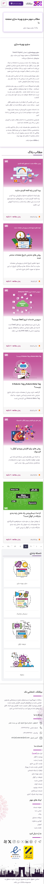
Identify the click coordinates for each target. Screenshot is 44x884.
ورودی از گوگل (38, 757)
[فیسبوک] (35, 841)
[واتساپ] (18, 841)
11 (20, 546)
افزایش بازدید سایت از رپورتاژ (33, 767)
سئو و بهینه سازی (28, 28)
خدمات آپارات (38, 784)
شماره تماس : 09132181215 (29, 728)
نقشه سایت (37, 828)
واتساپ (35, 733)
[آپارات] (5, 841)
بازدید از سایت (38, 760)
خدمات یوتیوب (37, 787)
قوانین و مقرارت (36, 821)
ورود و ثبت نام (17, 3)
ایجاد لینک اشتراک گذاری (34, 794)
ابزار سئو (39, 753)
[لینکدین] (27, 841)
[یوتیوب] (22, 841)
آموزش (39, 824)
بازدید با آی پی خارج (36, 763)
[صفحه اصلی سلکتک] (37, 3)
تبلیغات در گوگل (37, 777)
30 (8, 546)
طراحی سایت (38, 780)
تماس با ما (38, 811)
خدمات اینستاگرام (36, 791)
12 (15, 546)
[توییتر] (31, 841)
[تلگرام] (39, 841)
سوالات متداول (36, 817)
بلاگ (36, 28)
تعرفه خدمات (37, 807)
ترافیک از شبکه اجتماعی (35, 770)
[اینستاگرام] (14, 841)
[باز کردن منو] (4, 3)
